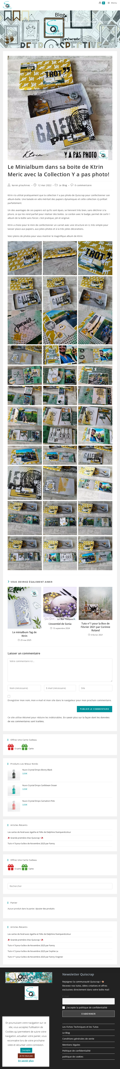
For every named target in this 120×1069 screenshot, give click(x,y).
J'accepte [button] (26, 1050)
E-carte (17, 748)
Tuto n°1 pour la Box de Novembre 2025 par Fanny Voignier (35, 956)
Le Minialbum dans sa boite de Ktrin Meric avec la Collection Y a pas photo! (76, 21)
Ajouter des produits (45, 908)
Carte (31, 748)
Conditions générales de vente (78, 1038)
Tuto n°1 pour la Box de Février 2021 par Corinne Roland (95, 627)
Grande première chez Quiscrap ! (25, 837)
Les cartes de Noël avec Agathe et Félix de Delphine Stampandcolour (39, 832)
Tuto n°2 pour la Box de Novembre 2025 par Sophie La (33, 951)
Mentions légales (71, 1044)
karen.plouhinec (21, 185)
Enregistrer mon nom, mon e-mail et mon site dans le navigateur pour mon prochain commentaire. (60, 700)
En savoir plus (26, 1060)
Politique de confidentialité (76, 1050)
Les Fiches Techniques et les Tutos (80, 1026)
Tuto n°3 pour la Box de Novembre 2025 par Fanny (31, 843)
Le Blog (63, 185)
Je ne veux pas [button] (26, 1055)
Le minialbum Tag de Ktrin (24, 634)
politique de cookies (72, 1056)
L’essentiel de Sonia (60, 624)
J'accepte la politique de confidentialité (87, 1007)
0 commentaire (83, 185)
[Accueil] (10, 21)
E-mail (65, 996)
